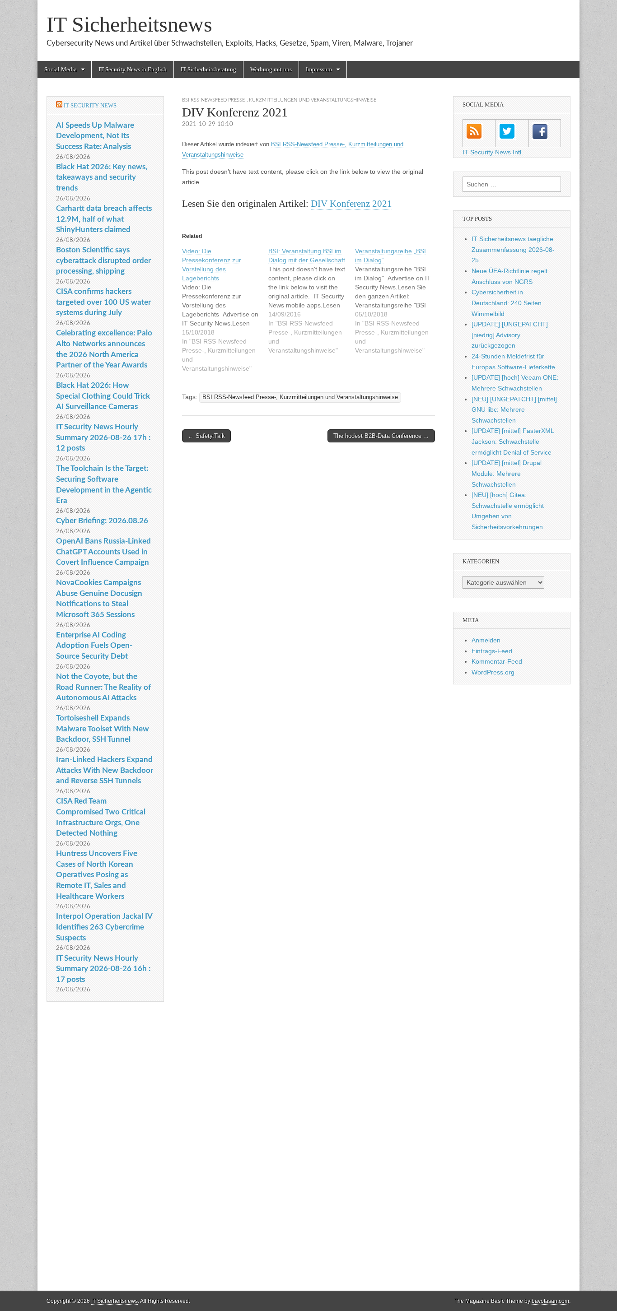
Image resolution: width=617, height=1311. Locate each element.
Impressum (319, 69)
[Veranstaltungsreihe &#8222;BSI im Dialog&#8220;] (398, 300)
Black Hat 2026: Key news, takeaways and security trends (101, 177)
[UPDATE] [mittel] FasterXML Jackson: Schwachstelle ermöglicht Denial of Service (513, 441)
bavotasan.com (550, 1301)
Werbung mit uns (271, 69)
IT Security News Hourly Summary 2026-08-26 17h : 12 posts (103, 437)
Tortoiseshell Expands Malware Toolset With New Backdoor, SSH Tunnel (102, 728)
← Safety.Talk (206, 435)
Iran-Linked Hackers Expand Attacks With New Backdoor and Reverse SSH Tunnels (104, 770)
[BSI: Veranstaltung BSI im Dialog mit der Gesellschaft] (311, 300)
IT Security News (90, 105)
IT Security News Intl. (493, 152)
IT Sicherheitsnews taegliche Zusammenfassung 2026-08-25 (513, 249)
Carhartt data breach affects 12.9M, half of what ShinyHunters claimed (104, 219)
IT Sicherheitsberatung (208, 69)
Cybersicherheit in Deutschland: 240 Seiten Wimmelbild (507, 302)
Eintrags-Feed (492, 651)
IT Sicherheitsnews (129, 24)
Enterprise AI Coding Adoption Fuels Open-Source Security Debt (94, 645)
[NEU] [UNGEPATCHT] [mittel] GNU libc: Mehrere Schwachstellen (514, 409)
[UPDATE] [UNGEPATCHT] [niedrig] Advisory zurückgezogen (510, 335)
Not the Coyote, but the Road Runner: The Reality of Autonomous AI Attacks (103, 687)
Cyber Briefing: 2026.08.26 (102, 521)
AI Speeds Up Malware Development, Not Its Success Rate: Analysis (95, 135)
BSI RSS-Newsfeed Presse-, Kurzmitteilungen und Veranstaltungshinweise (279, 100)
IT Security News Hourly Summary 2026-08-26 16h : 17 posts (103, 968)
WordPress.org (493, 672)
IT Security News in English (132, 69)
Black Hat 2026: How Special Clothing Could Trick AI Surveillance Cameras (103, 395)
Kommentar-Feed (497, 661)
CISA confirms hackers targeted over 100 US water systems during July (103, 302)
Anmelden (486, 640)
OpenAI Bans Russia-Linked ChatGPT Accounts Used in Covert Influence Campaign (103, 551)
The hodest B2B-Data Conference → (381, 435)
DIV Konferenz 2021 (351, 203)
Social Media (60, 69)
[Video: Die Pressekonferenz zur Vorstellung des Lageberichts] (225, 309)
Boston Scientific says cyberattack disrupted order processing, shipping (103, 260)
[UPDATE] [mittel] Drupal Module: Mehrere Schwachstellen (507, 473)
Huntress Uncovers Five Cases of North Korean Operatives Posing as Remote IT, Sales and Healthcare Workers (96, 875)
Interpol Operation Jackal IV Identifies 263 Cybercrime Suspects (104, 926)
